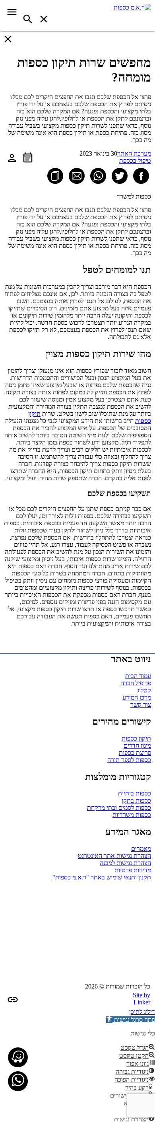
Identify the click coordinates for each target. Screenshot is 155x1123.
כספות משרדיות (131, 814)
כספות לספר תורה (129, 759)
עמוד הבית (138, 676)
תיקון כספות (136, 738)
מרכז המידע (136, 697)
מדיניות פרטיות (132, 870)
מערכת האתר (134, 153)
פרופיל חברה (135, 683)
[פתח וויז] (18, 1057)
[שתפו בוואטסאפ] (98, 176)
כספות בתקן (136, 800)
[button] (130, 1019)
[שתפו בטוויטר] (120, 176)
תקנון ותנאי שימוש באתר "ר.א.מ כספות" (101, 877)
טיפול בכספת (135, 160)
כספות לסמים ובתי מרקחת (119, 807)
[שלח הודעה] (18, 1081)
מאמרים (141, 848)
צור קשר (140, 704)
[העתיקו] (55, 176)
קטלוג (144, 690)
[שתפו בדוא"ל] (77, 176)
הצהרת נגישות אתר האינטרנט (114, 855)
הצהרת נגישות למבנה (125, 863)
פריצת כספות (135, 752)
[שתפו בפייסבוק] (141, 176)
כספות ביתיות (134, 793)
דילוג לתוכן (142, 1011)
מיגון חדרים (137, 745)
